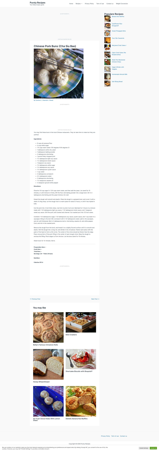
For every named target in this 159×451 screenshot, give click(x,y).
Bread (51, 100)
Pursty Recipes (37, 2)
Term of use (100, 3)
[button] (81, 3)
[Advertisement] (64, 26)
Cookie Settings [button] (144, 448)
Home (71, 3)
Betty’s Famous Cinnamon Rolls (45, 345)
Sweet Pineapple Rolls (119, 31)
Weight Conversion (122, 3)
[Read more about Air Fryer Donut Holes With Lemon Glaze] (48, 401)
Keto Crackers (71, 335)
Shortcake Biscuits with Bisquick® (79, 371)
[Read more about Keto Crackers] (81, 322)
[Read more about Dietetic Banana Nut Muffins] (81, 401)
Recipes (78, 3)
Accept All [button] (153, 448)
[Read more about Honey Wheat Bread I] (48, 364)
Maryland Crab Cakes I (119, 45)
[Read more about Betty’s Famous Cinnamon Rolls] (48, 327)
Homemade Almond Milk (119, 74)
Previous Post (35, 299)
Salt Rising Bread (117, 81)
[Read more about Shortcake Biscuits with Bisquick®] (81, 359)
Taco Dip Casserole (118, 38)
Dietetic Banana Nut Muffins (77, 419)
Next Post (95, 299)
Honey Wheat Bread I (41, 382)
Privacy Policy (89, 3)
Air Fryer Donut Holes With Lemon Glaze (46, 419)
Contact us (109, 3)
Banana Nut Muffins (118, 16)
